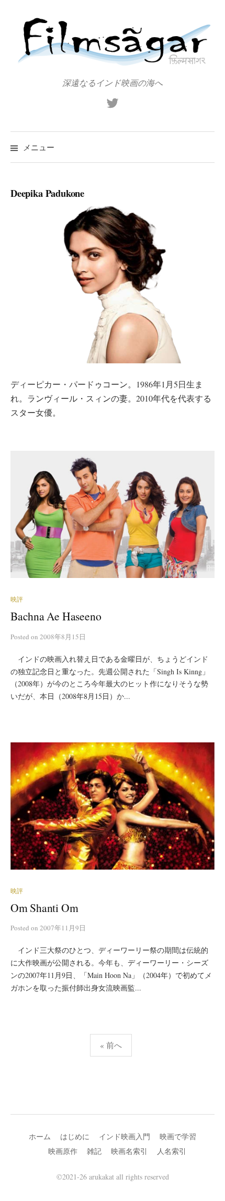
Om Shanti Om (44, 907)
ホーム (40, 1136)
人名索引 (171, 1151)
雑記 (94, 1151)
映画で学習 (178, 1136)
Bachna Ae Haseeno (55, 616)
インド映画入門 (124, 1136)
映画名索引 (129, 1151)
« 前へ (111, 1045)
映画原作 (62, 1151)
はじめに (74, 1136)
